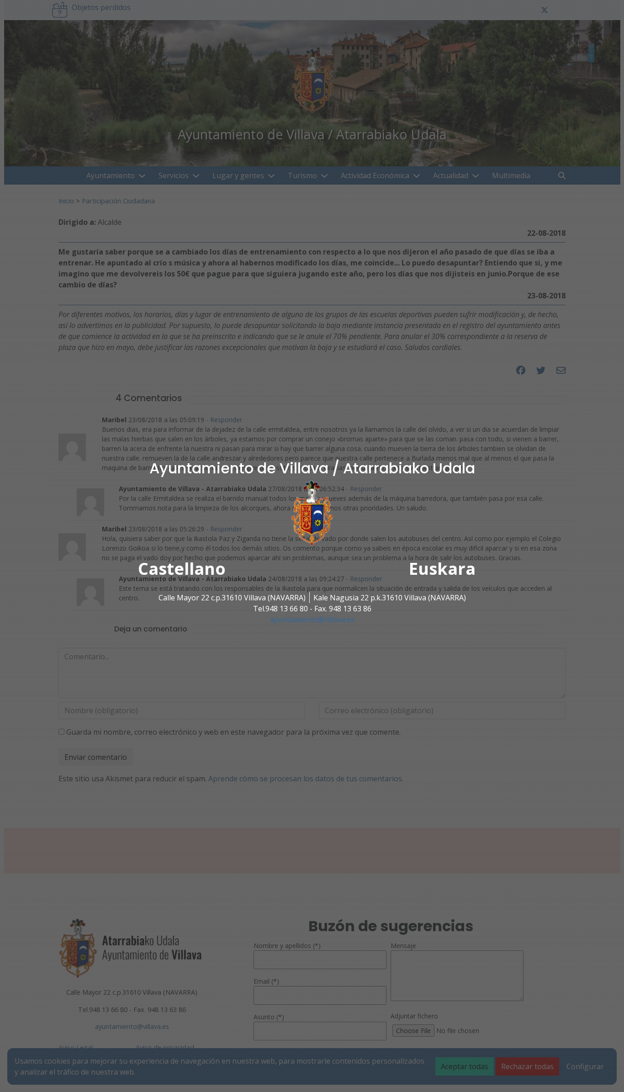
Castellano (182, 568)
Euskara (442, 568)
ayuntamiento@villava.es (312, 620)
